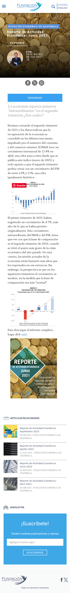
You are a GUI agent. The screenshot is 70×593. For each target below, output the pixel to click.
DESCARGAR (35, 97)
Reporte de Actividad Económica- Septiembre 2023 (38, 430)
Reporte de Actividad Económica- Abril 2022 (38, 482)
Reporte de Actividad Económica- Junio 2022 (38, 465)
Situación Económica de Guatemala (33, 26)
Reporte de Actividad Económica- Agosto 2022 (38, 447)
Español (63, 4)
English (62, 7)
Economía (17, 42)
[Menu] (5, 6)
